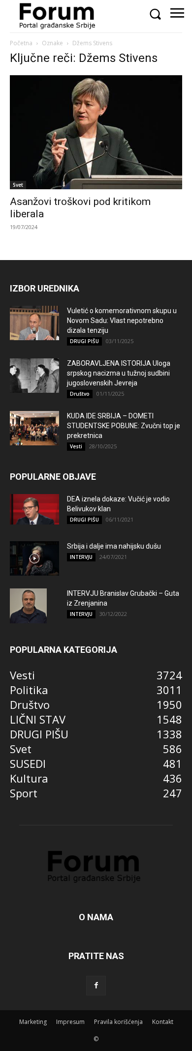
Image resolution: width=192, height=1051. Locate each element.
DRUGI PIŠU (84, 341)
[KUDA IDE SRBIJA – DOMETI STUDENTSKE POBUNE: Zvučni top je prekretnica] (34, 428)
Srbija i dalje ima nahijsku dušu (114, 546)
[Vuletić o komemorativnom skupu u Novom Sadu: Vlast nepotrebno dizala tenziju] (34, 323)
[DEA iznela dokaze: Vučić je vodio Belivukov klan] (34, 509)
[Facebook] (96, 985)
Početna (21, 43)
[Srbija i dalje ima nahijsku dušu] (34, 558)
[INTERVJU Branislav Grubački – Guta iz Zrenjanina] (28, 605)
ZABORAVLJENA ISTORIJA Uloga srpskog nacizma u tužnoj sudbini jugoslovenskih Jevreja (118, 373)
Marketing (33, 1022)
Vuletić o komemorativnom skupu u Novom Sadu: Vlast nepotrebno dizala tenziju (122, 320)
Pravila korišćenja (118, 1022)
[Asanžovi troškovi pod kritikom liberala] (96, 132)
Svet (18, 184)
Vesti (76, 446)
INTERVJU (81, 557)
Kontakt (162, 1022)
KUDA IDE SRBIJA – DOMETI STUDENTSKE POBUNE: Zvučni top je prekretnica (123, 425)
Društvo (80, 393)
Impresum (70, 1022)
